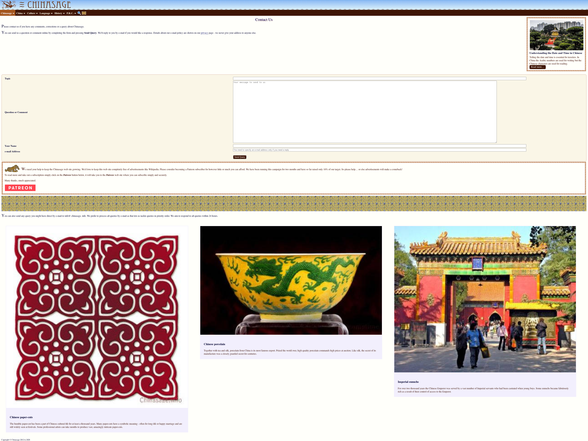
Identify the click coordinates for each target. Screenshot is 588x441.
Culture (31, 13)
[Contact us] (84, 13)
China (19, 13)
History (58, 13)
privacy (204, 32)
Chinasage (6, 13)
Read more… (537, 66)
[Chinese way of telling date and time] (557, 49)
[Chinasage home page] (8, 5)
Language (45, 13)
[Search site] (79, 13)
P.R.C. (70, 13)
